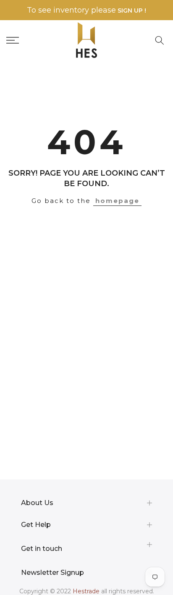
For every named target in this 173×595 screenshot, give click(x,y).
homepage (117, 201)
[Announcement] (86, 10)
